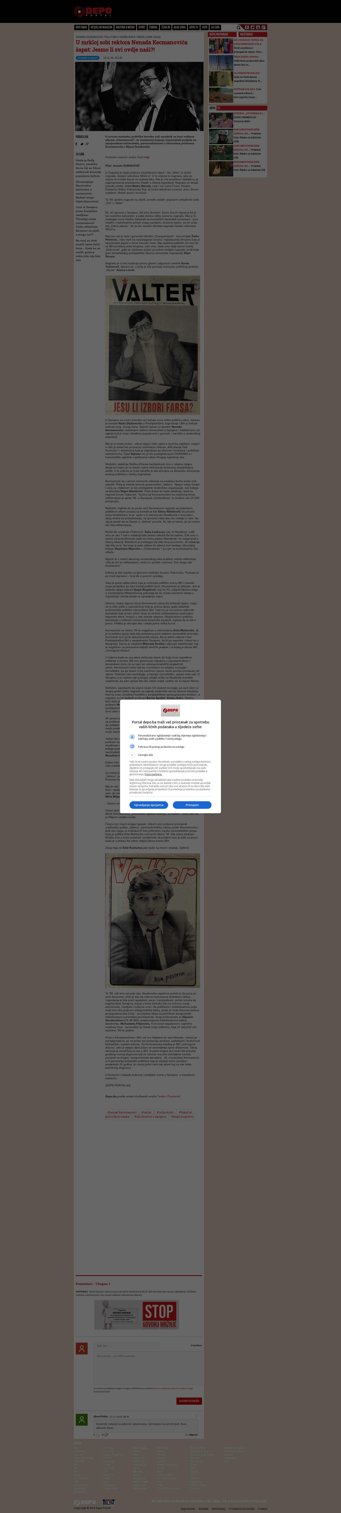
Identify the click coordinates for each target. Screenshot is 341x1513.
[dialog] (170, 756)
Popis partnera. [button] (153, 774)
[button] (170, 755)
